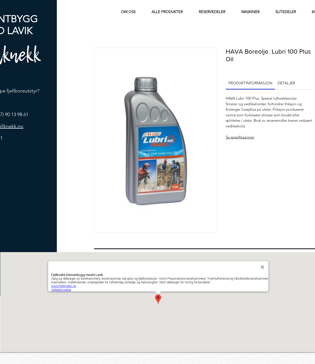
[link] (250, 83)
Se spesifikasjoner (240, 137)
